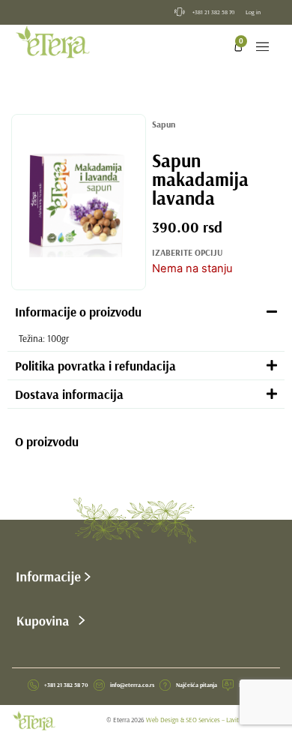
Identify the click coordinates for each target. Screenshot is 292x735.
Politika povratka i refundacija (95, 366)
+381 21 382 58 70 (213, 12)
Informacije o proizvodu (78, 312)
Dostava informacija (69, 394)
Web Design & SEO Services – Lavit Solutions (206, 720)
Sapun (163, 124)
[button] (263, 47)
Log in (253, 12)
